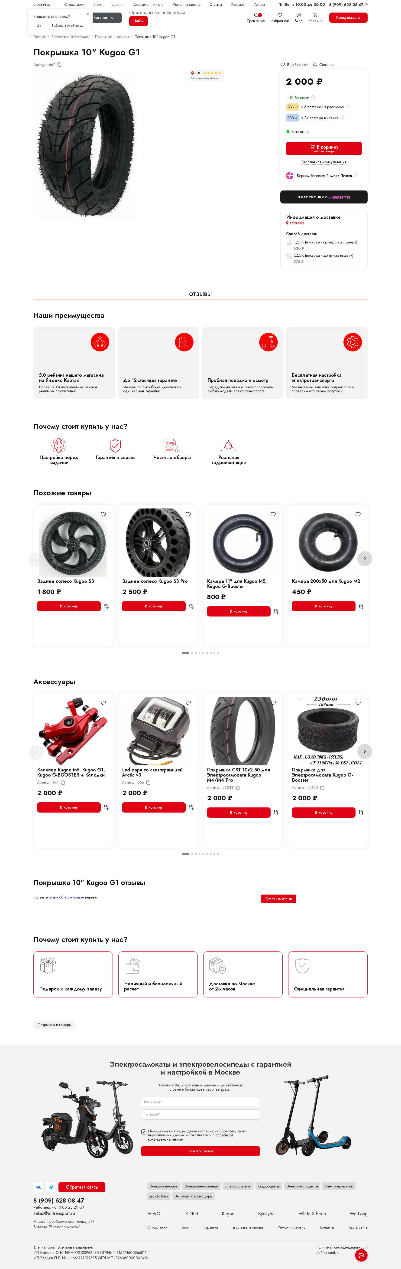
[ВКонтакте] (38, 1187)
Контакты (238, 4)
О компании (74, 4)
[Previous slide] (36, 560)
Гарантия (117, 4)
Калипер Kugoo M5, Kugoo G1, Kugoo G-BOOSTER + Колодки (71, 772)
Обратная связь (82, 1187)
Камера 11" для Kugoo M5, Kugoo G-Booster (237, 584)
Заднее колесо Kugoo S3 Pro (155, 581)
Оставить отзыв (278, 899)
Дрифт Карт (158, 1196)
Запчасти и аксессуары (194, 1196)
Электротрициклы (338, 1186)
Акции (259, 4)
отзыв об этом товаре (66, 897)
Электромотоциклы (302, 1186)
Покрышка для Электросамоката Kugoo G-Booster (322, 775)
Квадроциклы (269, 1186)
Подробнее (74, 363)
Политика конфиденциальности (342, 1247)
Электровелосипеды (201, 1186)
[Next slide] (364, 558)
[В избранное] (103, 514)
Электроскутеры (238, 1186)
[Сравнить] (106, 606)
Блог (97, 4)
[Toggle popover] (361, 1255)
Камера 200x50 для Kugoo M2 (326, 581)
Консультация (348, 17)
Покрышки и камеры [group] (54, 1024)
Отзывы (216, 4)
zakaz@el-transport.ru (54, 1213)
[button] (301, 4)
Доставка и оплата (148, 4)
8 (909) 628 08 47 (58, 1200)
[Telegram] (51, 1187)
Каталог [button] (100, 17)
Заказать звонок (200, 1151)
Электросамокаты (163, 1186)
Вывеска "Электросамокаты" (63, 1224)
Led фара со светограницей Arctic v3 (152, 772)
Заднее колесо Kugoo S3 (65, 581)
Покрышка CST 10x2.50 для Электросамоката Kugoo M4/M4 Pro (238, 775)
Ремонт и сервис (186, 4)
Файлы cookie (327, 1252)
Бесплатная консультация (323, 162)
